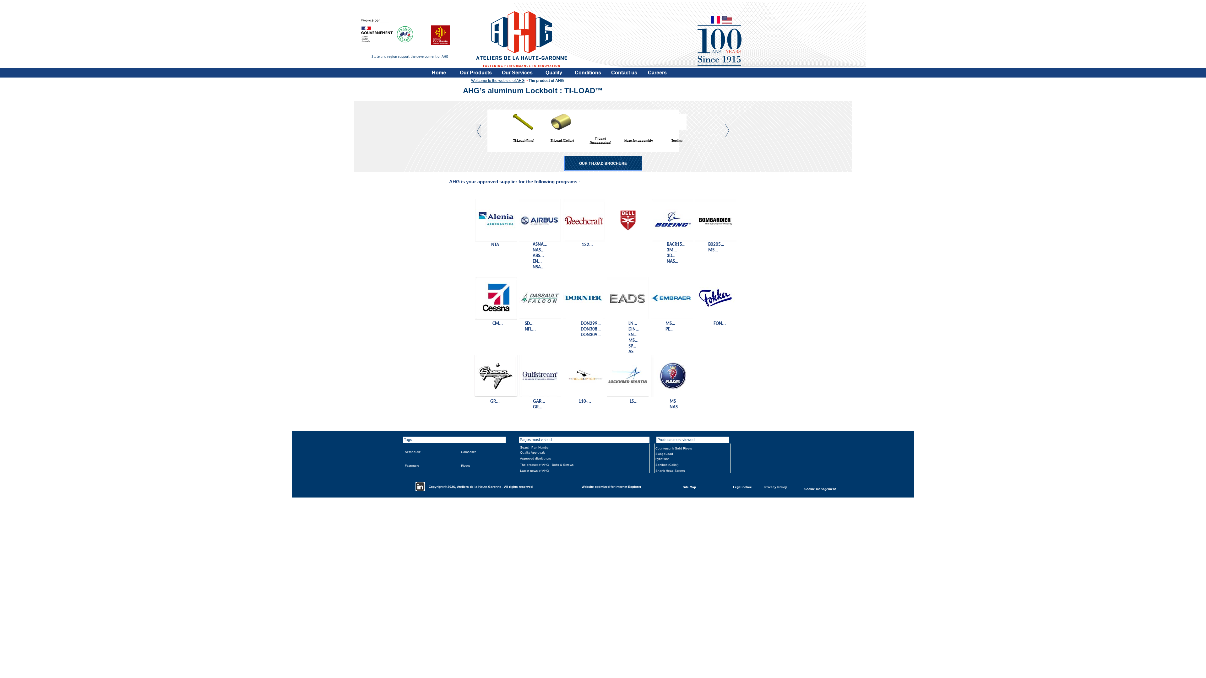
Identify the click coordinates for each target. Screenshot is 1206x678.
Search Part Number (535, 447)
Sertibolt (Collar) (666, 464)
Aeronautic (413, 452)
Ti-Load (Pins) (523, 140)
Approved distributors (535, 458)
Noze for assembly (638, 140)
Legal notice (742, 486)
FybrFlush (662, 458)
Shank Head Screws (670, 470)
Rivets (465, 465)
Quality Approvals (532, 452)
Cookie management (820, 488)
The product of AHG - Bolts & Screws (546, 464)
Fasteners (412, 465)
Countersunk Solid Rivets (673, 448)
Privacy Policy (775, 486)
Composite (468, 452)
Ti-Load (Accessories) (600, 140)
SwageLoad (664, 453)
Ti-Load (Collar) (562, 140)
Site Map (689, 486)
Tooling (676, 140)
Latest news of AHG (534, 470)
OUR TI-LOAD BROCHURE (603, 163)
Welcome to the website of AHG (497, 80)
